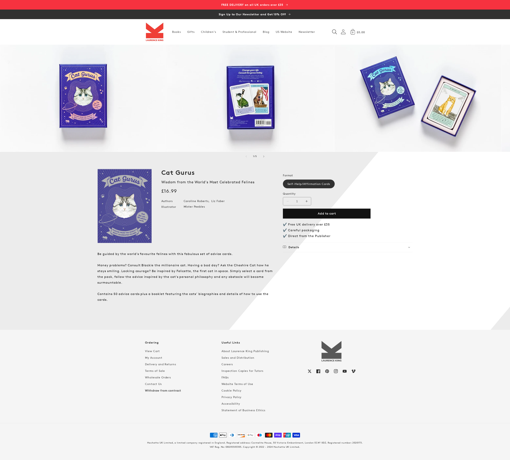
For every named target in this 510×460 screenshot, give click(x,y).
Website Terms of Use (237, 384)
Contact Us (153, 384)
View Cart (152, 351)
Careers (227, 364)
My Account (153, 357)
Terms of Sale (155, 370)
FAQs (225, 377)
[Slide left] (246, 156)
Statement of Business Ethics (243, 410)
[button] (334, 32)
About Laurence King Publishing (245, 351)
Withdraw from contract (163, 390)
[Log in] (343, 31)
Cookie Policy (231, 390)
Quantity (289, 193)
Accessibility (231, 403)
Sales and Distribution (238, 357)
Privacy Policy (231, 397)
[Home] (154, 31)
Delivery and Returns (160, 364)
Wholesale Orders (158, 377)
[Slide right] (263, 156)
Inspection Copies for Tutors (242, 370)
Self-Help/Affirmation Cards (308, 184)
